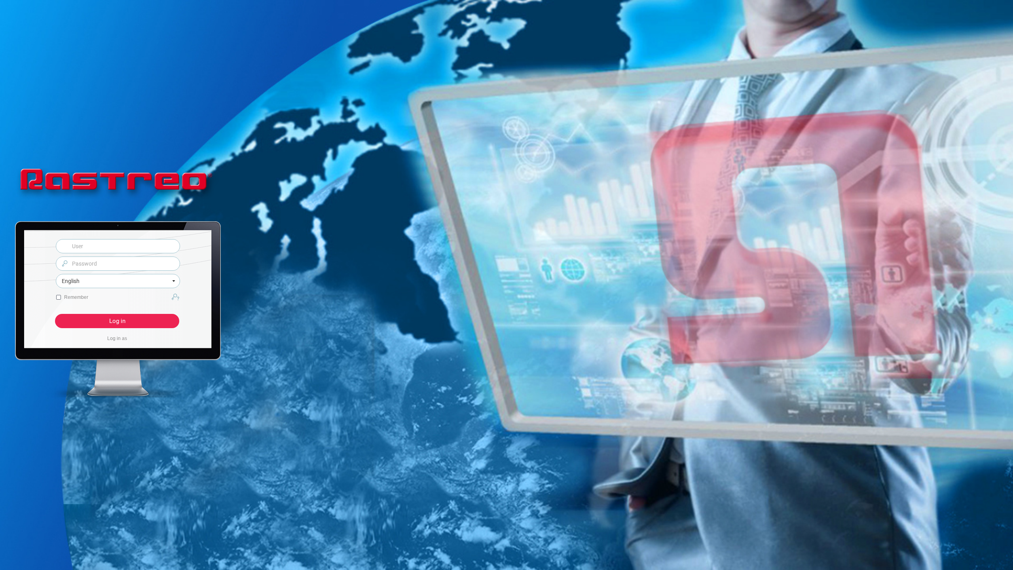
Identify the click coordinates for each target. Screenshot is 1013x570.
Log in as (117, 338)
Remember (76, 297)
